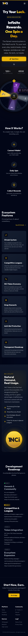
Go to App (14, 595)
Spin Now (15, 59)
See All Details (20, 225)
